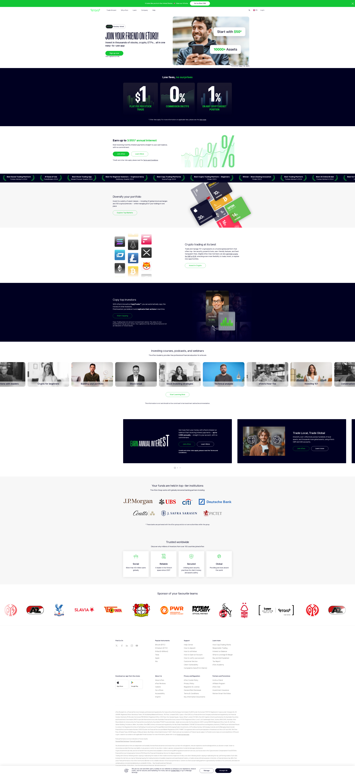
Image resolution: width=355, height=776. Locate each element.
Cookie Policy (175, 770)
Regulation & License (192, 687)
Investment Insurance (221, 690)
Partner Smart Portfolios (222, 693)
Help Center (188, 645)
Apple (157, 658)
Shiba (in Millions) (161, 651)
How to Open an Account (193, 655)
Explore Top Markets (125, 213)
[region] (177, 771)
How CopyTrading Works (222, 645)
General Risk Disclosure (192, 690)
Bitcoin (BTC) (160, 645)
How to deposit (189, 648)
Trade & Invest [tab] (111, 10)
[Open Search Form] (249, 10)
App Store (120, 686)
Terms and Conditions (150, 160)
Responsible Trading (220, 648)
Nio (156, 661)
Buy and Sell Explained (221, 658)
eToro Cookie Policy (191, 680)
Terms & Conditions (191, 693)
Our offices (159, 690)
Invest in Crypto (195, 265)
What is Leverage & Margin (223, 655)
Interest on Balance (220, 651)
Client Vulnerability (191, 665)
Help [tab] (153, 10)
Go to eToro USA (200, 3)
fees (240, 66)
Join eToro (121, 154)
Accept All (223, 770)
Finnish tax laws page (183, 734)
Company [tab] (144, 10)
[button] (175, 468)
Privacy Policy (189, 683)
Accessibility (160, 693)
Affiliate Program (219, 683)
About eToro (159, 680)
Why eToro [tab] (124, 10)
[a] (116, 645)
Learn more (205, 448)
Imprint (158, 697)
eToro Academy (218, 665)
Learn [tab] (135, 10)
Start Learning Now (177, 394)
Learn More (139, 154)
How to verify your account (194, 658)
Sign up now (114, 53)
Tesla (157, 655)
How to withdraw (190, 651)
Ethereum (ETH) (161, 648)
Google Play (134, 686)
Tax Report (216, 661)
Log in (262, 10)
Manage (207, 770)
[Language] (255, 10)
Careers (158, 687)
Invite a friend (218, 680)
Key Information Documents (194, 697)
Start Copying (122, 316)
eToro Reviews (160, 683)
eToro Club (216, 687)
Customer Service (190, 661)
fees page (203, 120)
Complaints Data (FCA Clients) (195, 668)
